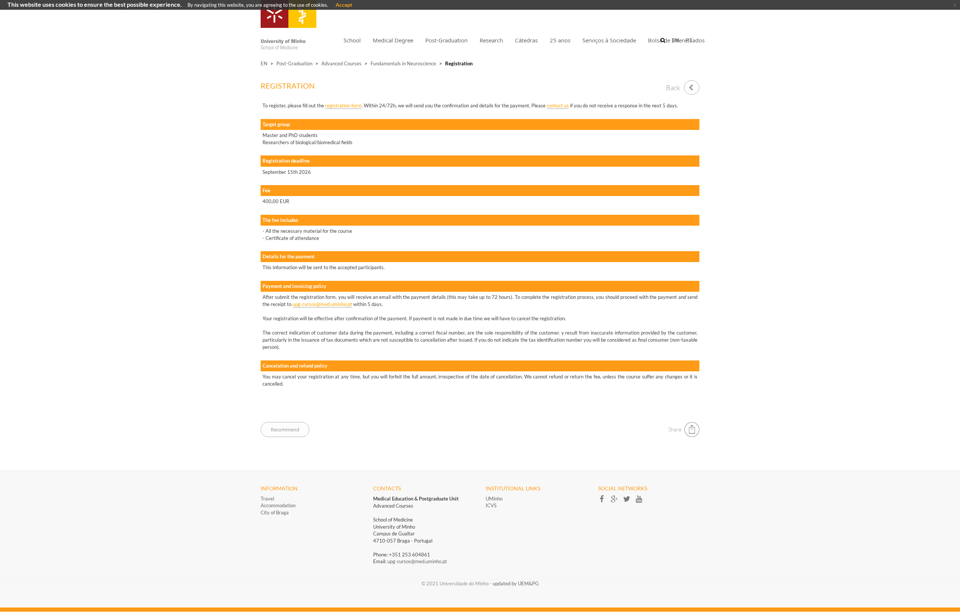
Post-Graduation (294, 63)
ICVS (491, 505)
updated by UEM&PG (516, 583)
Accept (344, 5)
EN (264, 63)
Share (674, 429)
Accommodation (278, 505)
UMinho (494, 499)
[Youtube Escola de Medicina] (640, 501)
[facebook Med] (604, 501)
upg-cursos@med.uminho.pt (417, 561)
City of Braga (275, 512)
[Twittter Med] (629, 501)
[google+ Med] (616, 501)
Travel (267, 499)
